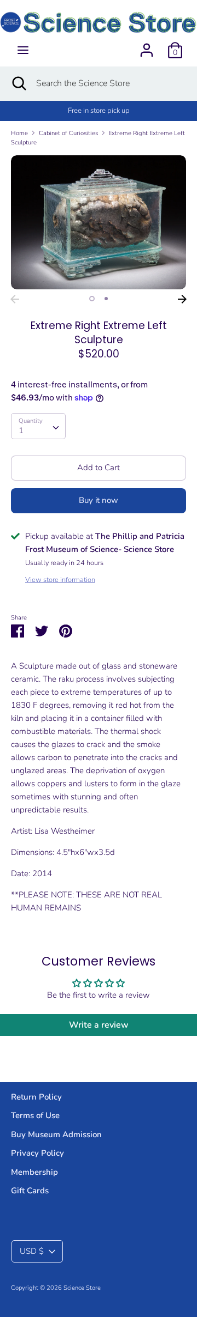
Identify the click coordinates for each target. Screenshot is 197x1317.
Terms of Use (35, 1115)
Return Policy (36, 1096)
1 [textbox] (21, 430)
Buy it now (98, 500)
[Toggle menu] (23, 50)
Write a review (99, 1025)
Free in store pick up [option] (99, 111)
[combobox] (38, 426)
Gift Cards (30, 1190)
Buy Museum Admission (56, 1134)
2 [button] (106, 298)
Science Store (82, 1288)
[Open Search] (18, 83)
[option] (98, 222)
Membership (34, 1172)
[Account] (147, 45)
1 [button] (92, 298)
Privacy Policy (37, 1153)
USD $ (32, 1251)
